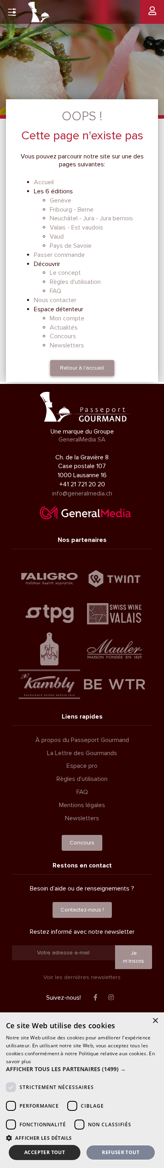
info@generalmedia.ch (82, 493)
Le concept (65, 273)
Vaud (57, 237)
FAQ (55, 291)
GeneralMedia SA (82, 439)
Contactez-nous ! (82, 909)
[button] (82, 1069)
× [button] (155, 1021)
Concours (63, 336)
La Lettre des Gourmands (82, 753)
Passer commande (59, 255)
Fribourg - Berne (72, 210)
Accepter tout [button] (44, 1152)
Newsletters (67, 345)
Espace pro (82, 766)
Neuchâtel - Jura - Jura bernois (91, 218)
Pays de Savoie (71, 246)
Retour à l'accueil (82, 367)
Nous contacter (55, 300)
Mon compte (67, 318)
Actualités (64, 328)
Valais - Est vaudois (76, 227)
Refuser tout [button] (120, 1152)
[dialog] (82, 1090)
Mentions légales (82, 805)
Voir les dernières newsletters (82, 977)
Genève (60, 200)
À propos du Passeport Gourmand (82, 740)
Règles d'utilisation (75, 282)
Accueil (44, 182)
